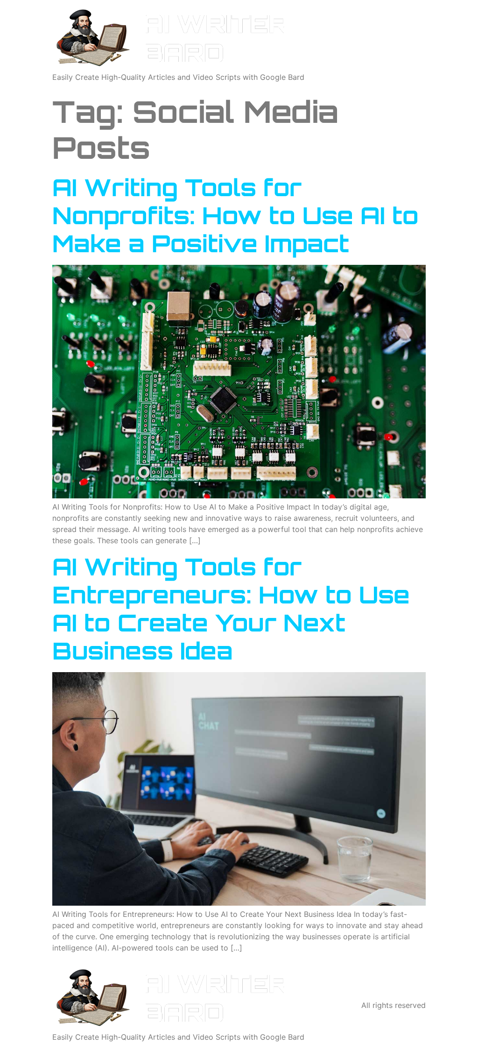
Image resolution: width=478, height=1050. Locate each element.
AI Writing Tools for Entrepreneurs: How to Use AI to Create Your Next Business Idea (231, 608)
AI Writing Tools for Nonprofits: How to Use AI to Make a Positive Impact (235, 215)
